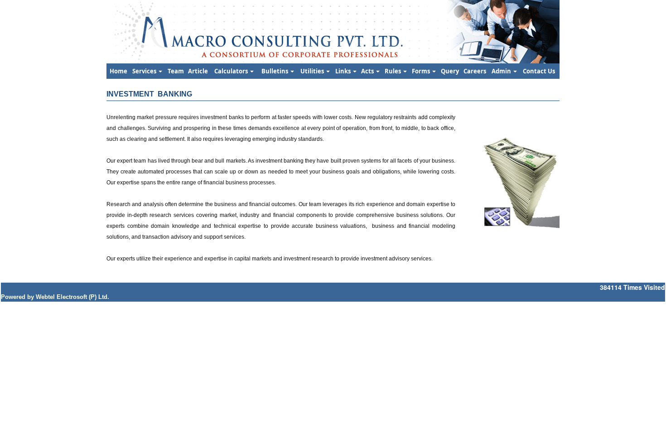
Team (176, 71)
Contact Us (539, 71)
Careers (474, 71)
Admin (502, 71)
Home (118, 71)
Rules (393, 71)
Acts (368, 71)
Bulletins (275, 71)
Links (343, 71)
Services (145, 71)
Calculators (231, 71)
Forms (421, 71)
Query (450, 71)
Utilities (312, 71)
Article (198, 71)
